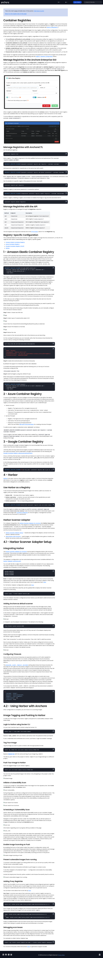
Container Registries (22, 512)
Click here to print (39, 11)
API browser (34, 231)
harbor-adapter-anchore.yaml (12, 561)
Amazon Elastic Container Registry (15, 242)
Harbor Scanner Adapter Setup (14, 533)
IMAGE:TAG (11, 754)
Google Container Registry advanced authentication (17, 453)
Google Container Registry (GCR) (15, 246)
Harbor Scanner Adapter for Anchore (30, 523)
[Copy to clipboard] (66, 154)
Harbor (8, 248)
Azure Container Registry (13, 244)
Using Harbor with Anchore (13, 536)
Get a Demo (77, 2)
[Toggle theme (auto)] (66, 2)
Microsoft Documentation (26, 424)
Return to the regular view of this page (15, 14)
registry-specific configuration (44, 56)
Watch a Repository (52, 27)
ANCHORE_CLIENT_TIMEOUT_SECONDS (17, 665)
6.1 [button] (58, 2)
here (44, 582)
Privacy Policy (61, 955)
